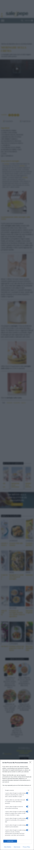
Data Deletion (7, 847)
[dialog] (17, 805)
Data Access (17, 847)
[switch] (27, 793)
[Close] (30, 762)
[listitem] (17, 790)
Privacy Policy (26, 847)
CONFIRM (10, 841)
